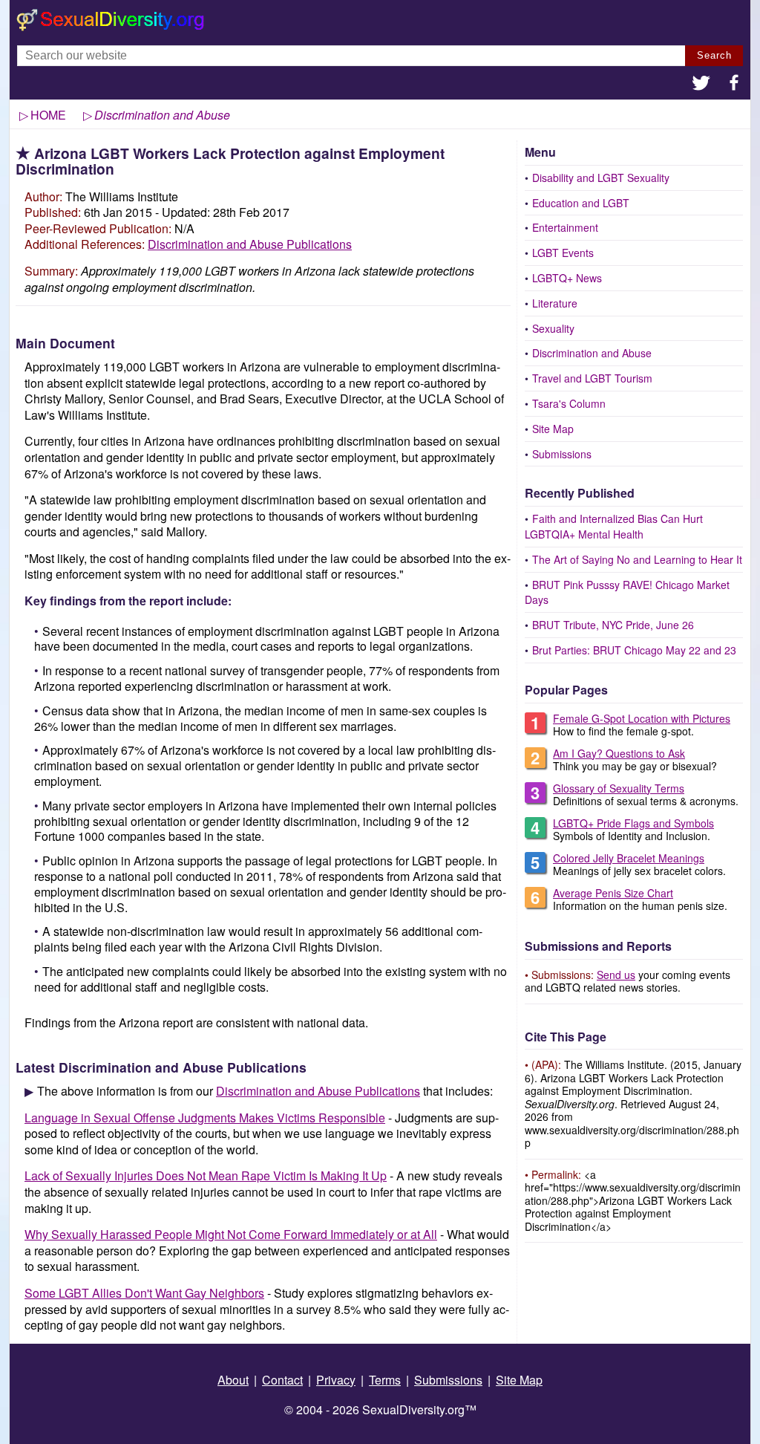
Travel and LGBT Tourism (592, 378)
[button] (701, 84)
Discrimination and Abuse (592, 352)
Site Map (553, 428)
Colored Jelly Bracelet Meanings (628, 858)
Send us (616, 974)
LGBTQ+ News (567, 277)
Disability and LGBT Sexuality (600, 177)
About (233, 1379)
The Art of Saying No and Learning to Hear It (637, 559)
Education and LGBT (580, 202)
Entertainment (565, 227)
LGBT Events (563, 252)
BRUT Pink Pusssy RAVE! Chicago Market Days (627, 592)
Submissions (562, 453)
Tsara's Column (569, 403)
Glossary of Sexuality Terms (618, 788)
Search (714, 55)
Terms (385, 1379)
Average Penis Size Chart (613, 892)
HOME (48, 114)
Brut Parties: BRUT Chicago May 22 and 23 (634, 650)
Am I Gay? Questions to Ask (619, 753)
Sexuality (553, 328)
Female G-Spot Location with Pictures (641, 718)
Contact (282, 1379)
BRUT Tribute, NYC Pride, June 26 (613, 624)
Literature (554, 303)
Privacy (336, 1379)
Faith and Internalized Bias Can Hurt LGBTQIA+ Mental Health (614, 526)
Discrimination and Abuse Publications (250, 244)
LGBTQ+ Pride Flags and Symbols (633, 823)
